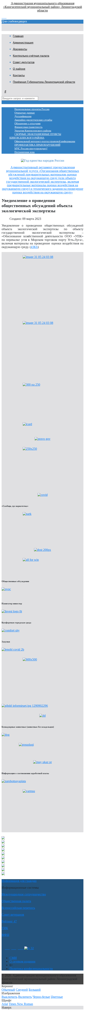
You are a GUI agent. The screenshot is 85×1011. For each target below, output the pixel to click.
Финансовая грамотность (28, 127)
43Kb (34, 247)
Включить (25, 996)
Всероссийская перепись (18, 908)
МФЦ (5, 935)
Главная (18, 36)
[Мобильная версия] (21, 948)
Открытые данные (24, 112)
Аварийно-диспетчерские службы (33, 120)
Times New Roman (21, 1004)
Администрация (23, 42)
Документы (20, 49)
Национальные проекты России (31, 109)
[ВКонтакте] (13, 948)
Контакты (19, 75)
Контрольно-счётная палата (31, 55)
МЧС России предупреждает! (30, 148)
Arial (5, 1004)
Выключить (9, 996)
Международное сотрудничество (24, 894)
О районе (19, 68)
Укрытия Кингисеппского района (32, 130)
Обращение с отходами (27, 123)
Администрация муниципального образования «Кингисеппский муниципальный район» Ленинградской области (42, 7)
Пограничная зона (24, 152)
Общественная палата (16, 901)
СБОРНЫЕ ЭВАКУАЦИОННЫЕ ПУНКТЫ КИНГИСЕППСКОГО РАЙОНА (35, 136)
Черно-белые (41, 996)
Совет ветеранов (13, 914)
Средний (22, 989)
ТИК (5, 928)
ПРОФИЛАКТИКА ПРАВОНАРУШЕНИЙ (37, 145)
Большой (35, 989)
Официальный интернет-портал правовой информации (44, 141)
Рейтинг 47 (9, 921)
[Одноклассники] (7, 948)
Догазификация (22, 116)
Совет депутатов (23, 62)
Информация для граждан (19, 881)
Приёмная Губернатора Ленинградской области (44, 81)
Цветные (57, 996)
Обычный (8, 989)
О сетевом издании (22, 961)
